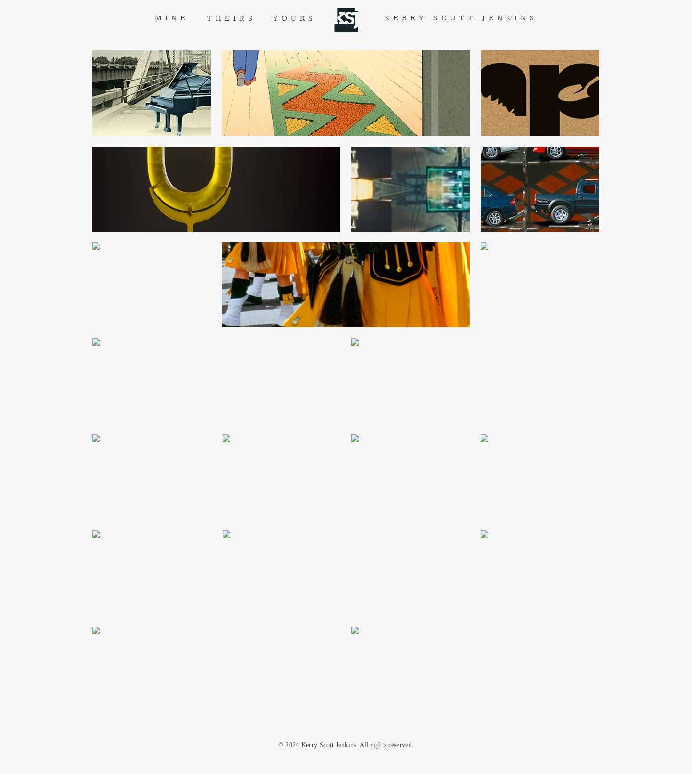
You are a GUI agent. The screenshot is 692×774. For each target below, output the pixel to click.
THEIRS (231, 18)
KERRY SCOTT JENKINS (461, 18)
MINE (172, 18)
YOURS (294, 18)
